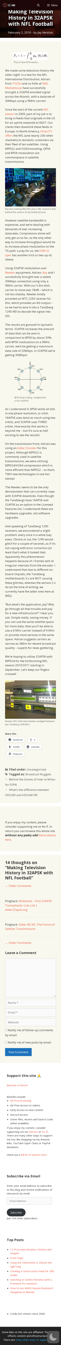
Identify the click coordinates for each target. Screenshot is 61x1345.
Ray (44, 272)
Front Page (16, 1258)
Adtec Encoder (27, 448)
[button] (53, 1337)
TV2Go (16, 83)
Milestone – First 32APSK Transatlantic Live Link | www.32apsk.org (28, 905)
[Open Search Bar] (38, 5)
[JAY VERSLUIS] (9, 5)
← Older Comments (18, 886)
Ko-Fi (45, 1131)
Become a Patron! (17, 1085)
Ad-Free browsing (20, 1100)
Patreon (33, 1131)
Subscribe (16, 1212)
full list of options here (34, 1154)
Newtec (10, 272)
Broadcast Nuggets (38, 774)
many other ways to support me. (35, 1339)
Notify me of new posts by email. (30, 1042)
